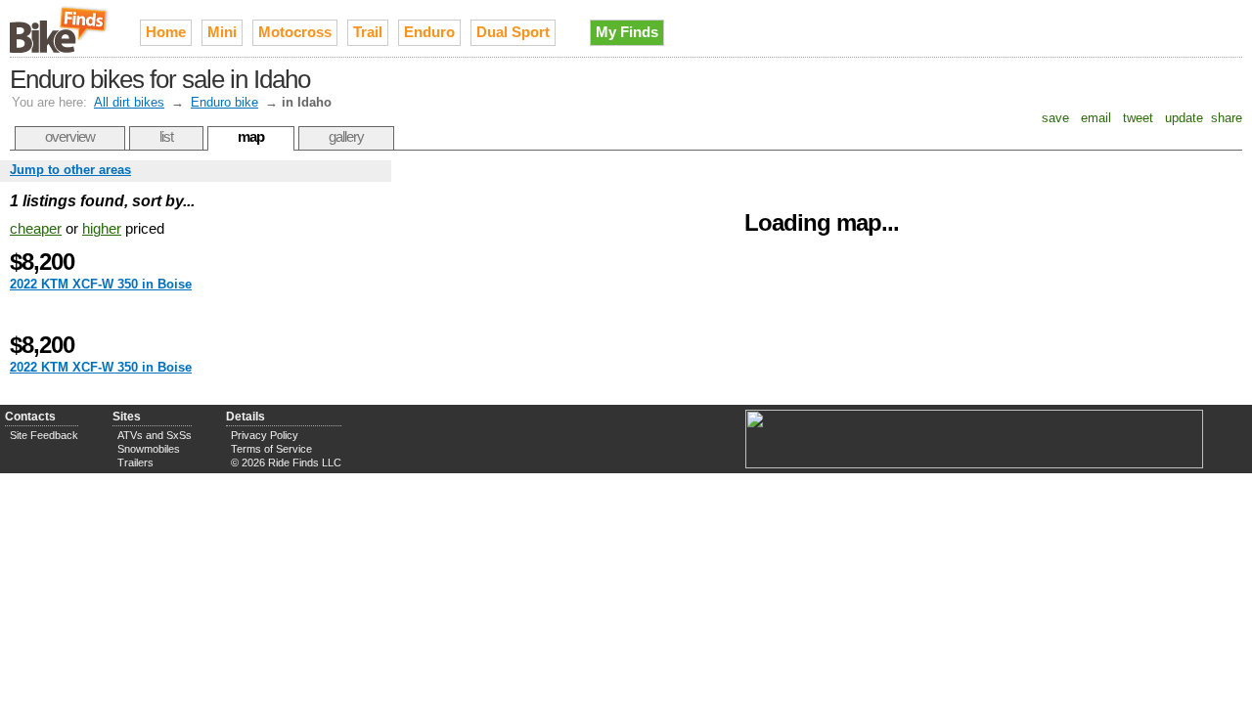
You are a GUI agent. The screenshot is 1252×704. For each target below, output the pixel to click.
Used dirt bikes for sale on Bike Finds (60, 28)
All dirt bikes (129, 102)
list (166, 136)
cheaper (36, 228)
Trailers (135, 462)
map (251, 136)
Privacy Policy (264, 435)
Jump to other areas (70, 169)
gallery (346, 136)
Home (166, 31)
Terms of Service (271, 449)
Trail (367, 31)
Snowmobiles (148, 449)
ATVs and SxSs (154, 435)
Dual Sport (513, 31)
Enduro (429, 31)
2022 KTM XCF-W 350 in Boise (101, 284)
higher (101, 228)
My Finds (627, 31)
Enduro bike (224, 102)
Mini (222, 31)
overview (70, 136)
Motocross (295, 31)
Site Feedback (44, 435)
